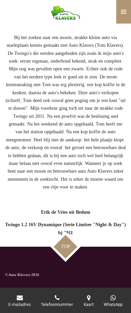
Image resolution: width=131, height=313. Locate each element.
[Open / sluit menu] (123, 12)
